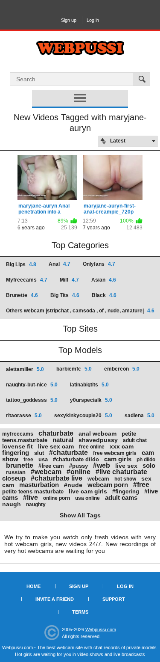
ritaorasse (24, 416)
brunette (19, 465)
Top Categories (80, 245)
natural (62, 439)
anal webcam (97, 433)
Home (33, 586)
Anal (59, 264)
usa (43, 459)
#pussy (78, 466)
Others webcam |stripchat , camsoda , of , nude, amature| (80, 311)
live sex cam (56, 446)
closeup (14, 478)
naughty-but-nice (32, 385)
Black (104, 295)
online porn (56, 498)
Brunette (22, 295)
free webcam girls (115, 453)
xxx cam (122, 446)
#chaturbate (68, 452)
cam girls (117, 459)
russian (16, 472)
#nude (73, 484)
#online (78, 471)
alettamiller (25, 369)
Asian (103, 280)
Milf (69, 280)
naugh (11, 504)
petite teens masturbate (33, 491)
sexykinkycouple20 (83, 416)
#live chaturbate (121, 471)
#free (141, 484)
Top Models (80, 350)
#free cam (51, 466)
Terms (80, 612)
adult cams (121, 497)
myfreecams (17, 434)
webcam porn (107, 484)
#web (101, 465)
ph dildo (146, 460)
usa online (87, 498)
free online (92, 447)
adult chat (135, 440)
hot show (125, 479)
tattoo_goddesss (32, 400)
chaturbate (55, 433)
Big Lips (21, 264)
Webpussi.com (100, 629)
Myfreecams (26, 280)
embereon (122, 369)
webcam (98, 478)
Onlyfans (99, 264)
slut (39, 453)
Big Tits (64, 295)
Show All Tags (80, 515)
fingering (15, 452)
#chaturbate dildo (76, 459)
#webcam (46, 471)
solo (149, 465)
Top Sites (80, 328)
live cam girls (88, 491)
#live (30, 497)
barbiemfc (74, 369)
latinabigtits (89, 385)
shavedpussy (98, 439)
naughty (36, 505)
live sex (126, 465)
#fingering (125, 491)
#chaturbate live (56, 478)
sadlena (139, 416)
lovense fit (17, 446)
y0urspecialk (91, 400)
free (28, 460)
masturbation (39, 484)
